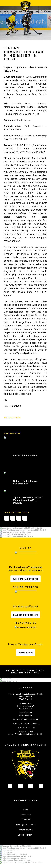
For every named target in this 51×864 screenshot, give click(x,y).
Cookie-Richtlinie (26, 835)
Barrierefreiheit (25, 830)
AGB (25, 809)
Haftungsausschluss (25, 825)
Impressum (25, 814)
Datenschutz (25, 819)
